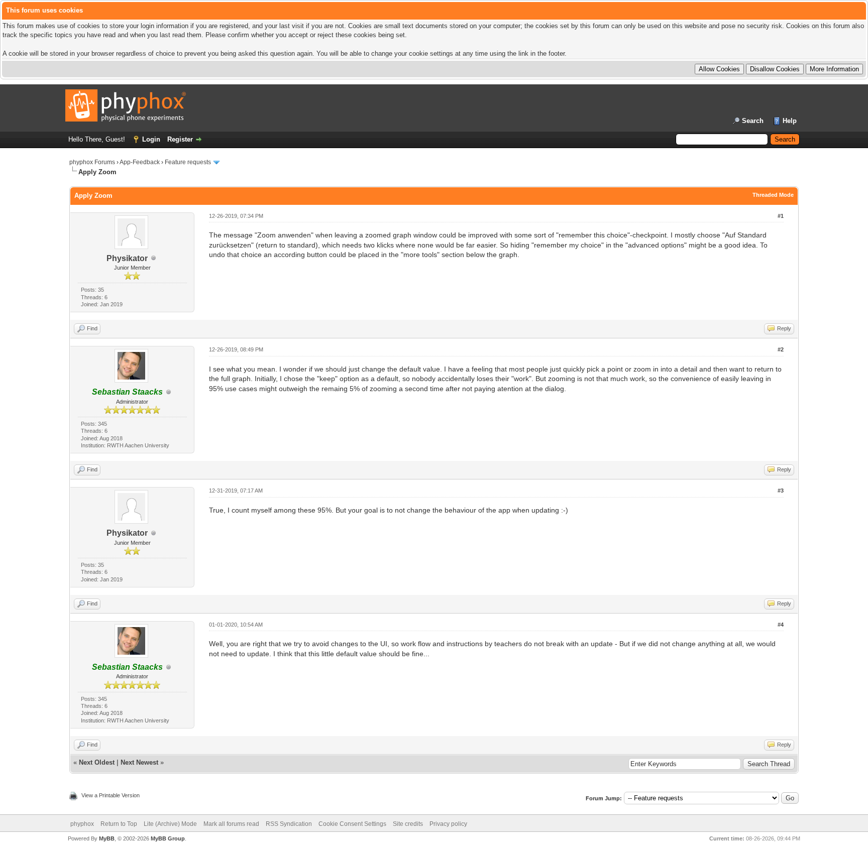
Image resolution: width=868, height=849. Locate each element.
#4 (781, 625)
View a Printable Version (110, 795)
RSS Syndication (289, 823)
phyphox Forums (92, 162)
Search (753, 121)
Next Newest (139, 762)
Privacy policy (448, 823)
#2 (781, 349)
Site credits (408, 823)
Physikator (127, 258)
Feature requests (188, 162)
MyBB (107, 838)
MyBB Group (168, 838)
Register (180, 139)
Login (151, 139)
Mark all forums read (231, 823)
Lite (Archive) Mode (170, 823)
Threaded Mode (773, 195)
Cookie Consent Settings (352, 823)
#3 (781, 491)
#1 (781, 216)
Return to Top (118, 823)
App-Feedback (140, 162)
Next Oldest (97, 762)
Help (790, 121)
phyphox (82, 823)
